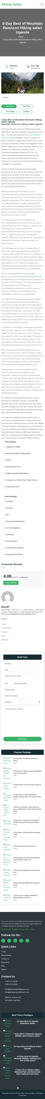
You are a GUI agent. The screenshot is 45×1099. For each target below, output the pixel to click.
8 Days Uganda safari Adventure (24, 846)
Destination (5, 962)
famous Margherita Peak (32, 277)
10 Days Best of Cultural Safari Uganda (27, 785)
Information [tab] (9, 106)
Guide (3, 952)
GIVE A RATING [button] (11, 583)
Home (20, 37)
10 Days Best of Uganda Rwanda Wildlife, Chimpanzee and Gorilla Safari (27, 1058)
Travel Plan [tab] (26, 106)
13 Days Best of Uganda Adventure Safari (27, 1022)
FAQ (2, 966)
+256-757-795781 (11, 981)
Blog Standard (6, 955)
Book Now (22, 739)
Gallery (3, 969)
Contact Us (5, 959)
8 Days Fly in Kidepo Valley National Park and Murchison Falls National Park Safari (27, 809)
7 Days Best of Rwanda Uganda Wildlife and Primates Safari (27, 1035)
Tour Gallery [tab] (10, 111)
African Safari (11, 4)
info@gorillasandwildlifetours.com (17, 989)
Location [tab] (26, 111)
